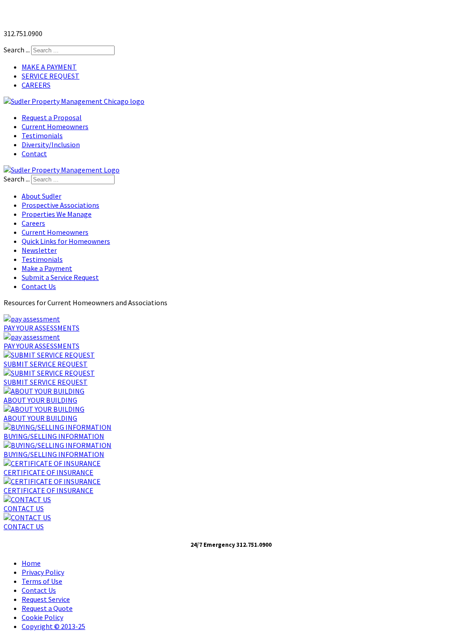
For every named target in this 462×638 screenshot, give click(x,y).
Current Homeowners (55, 232)
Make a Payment (47, 268)
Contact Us (39, 286)
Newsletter (39, 250)
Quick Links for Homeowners (66, 241)
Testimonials (42, 259)
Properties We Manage (57, 214)
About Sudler (41, 195)
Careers (33, 223)
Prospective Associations (60, 205)
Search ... (17, 49)
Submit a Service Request (60, 277)
